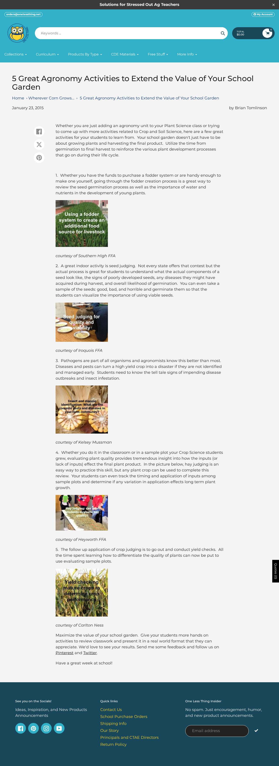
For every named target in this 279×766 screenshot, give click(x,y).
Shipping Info (113, 723)
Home (18, 98)
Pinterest (64, 652)
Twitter (90, 652)
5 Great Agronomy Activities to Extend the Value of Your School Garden (149, 98)
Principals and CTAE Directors (129, 737)
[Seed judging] (82, 340)
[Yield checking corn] (82, 615)
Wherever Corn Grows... (51, 98)
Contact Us (111, 709)
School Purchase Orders (123, 716)
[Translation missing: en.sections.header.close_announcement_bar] (273, 5)
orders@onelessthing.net (23, 14)
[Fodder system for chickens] (82, 245)
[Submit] (256, 730)
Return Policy (113, 744)
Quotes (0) (276, 571)
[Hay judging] (82, 529)
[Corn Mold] (82, 432)
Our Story (109, 730)
